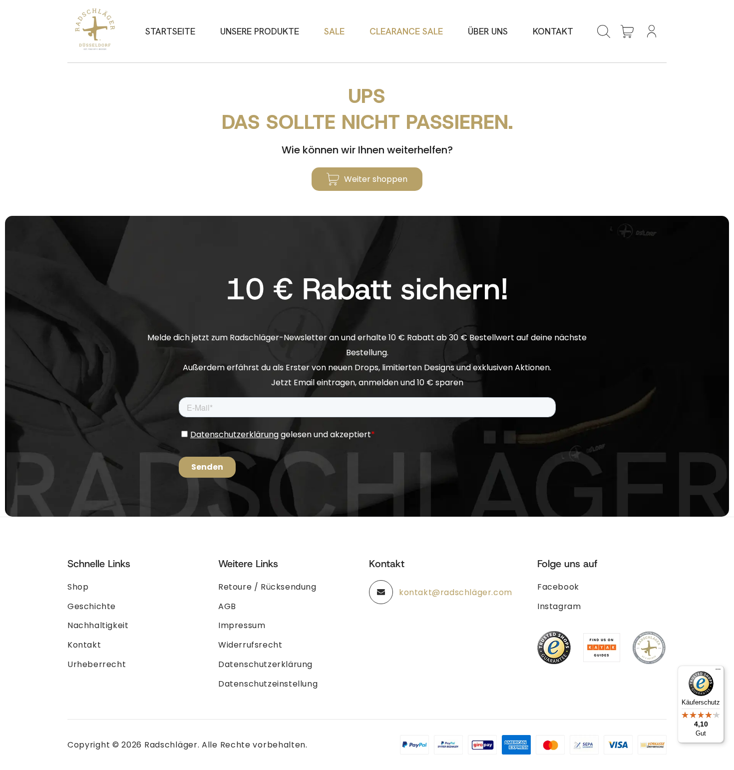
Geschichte (91, 606)
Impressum (241, 625)
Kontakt (84, 645)
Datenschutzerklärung (265, 664)
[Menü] (718, 672)
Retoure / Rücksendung (267, 587)
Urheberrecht (96, 664)
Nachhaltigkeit (97, 625)
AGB (227, 606)
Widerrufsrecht (250, 645)
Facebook (558, 587)
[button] (604, 31)
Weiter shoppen (375, 179)
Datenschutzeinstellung (268, 684)
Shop (77, 587)
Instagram (559, 606)
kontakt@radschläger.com (455, 592)
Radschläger (171, 745)
